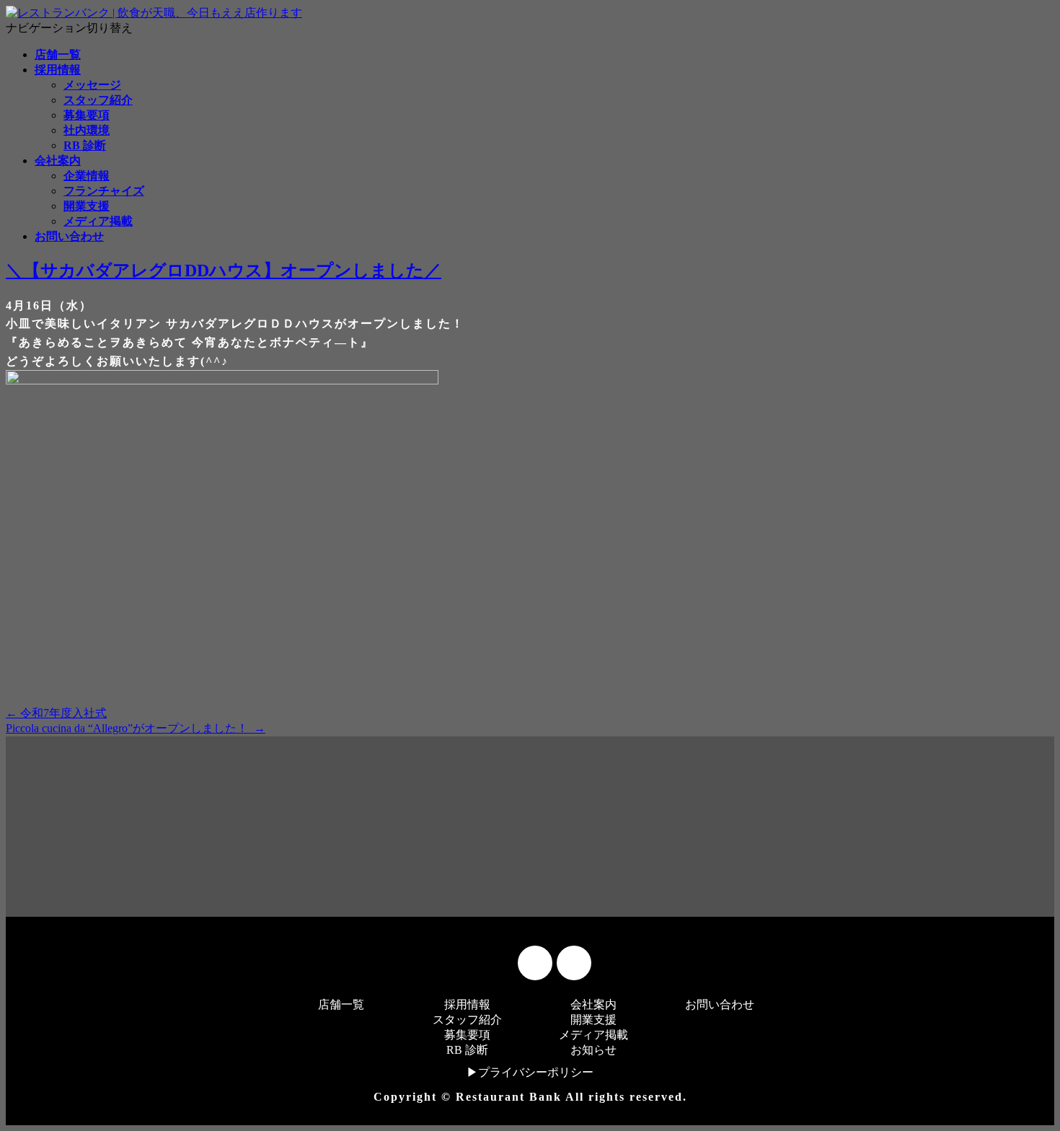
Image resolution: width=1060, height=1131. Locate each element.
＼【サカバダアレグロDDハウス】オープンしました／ (223, 270)
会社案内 (58, 160)
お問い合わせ (69, 236)
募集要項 (86, 115)
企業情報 (86, 176)
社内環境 (86, 130)
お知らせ (593, 1050)
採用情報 (58, 69)
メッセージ (92, 85)
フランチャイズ (103, 191)
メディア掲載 (98, 221)
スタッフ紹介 (98, 100)
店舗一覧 (58, 54)
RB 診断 (84, 145)
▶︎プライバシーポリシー (530, 1072)
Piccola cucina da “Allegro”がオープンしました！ (135, 728)
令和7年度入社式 (56, 713)
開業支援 (86, 206)
